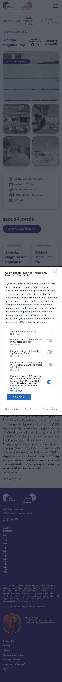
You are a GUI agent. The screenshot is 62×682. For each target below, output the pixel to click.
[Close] (55, 273)
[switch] (49, 340)
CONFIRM (19, 397)
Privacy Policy (49, 409)
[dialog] (31, 341)
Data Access (30, 409)
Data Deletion (12, 409)
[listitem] (31, 332)
